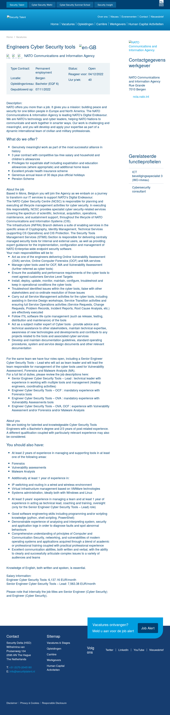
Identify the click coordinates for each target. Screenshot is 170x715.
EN (161, 4)
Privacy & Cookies (29, 703)
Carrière (101, 23)
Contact (143, 16)
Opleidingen (85, 23)
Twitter (109, 650)
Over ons (103, 16)
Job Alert (148, 628)
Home (55, 23)
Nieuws (115, 16)
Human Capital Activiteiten (146, 23)
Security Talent (17, 4)
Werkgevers (118, 23)
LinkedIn (123, 650)
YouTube (139, 650)
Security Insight (105, 4)
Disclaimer (11, 703)
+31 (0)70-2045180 (20, 667)
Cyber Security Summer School (75, 4)
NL (161, 1)
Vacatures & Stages (58, 643)
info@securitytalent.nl (22, 671)
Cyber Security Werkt (42, 4)
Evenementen (129, 16)
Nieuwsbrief (157, 16)
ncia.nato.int (141, 97)
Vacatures (68, 23)
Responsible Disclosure (54, 703)
